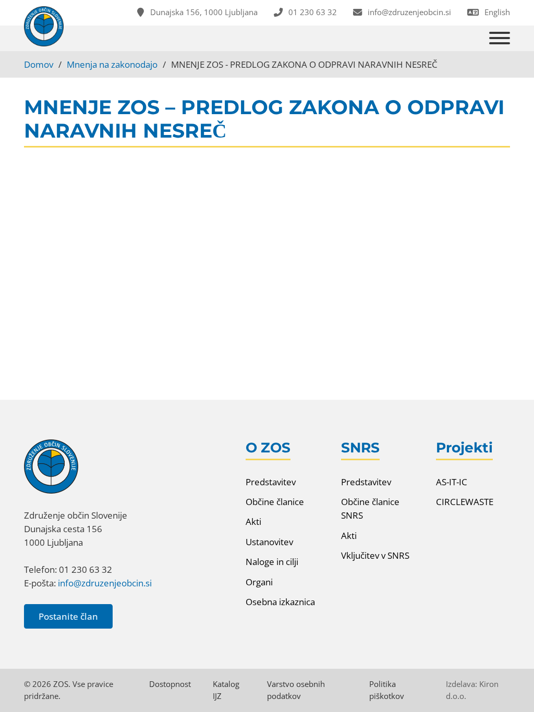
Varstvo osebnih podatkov (296, 690)
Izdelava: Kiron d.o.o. (472, 690)
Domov (38, 64)
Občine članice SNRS (370, 508)
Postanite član (68, 616)
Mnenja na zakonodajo (112, 64)
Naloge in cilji (272, 561)
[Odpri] (499, 38)
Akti (253, 521)
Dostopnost (170, 684)
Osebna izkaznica (280, 601)
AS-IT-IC (451, 481)
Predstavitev (271, 481)
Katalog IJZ (226, 690)
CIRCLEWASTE (464, 501)
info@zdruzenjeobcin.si (105, 582)
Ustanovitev (269, 541)
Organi (259, 581)
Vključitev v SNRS (375, 555)
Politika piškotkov (386, 690)
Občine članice (275, 501)
